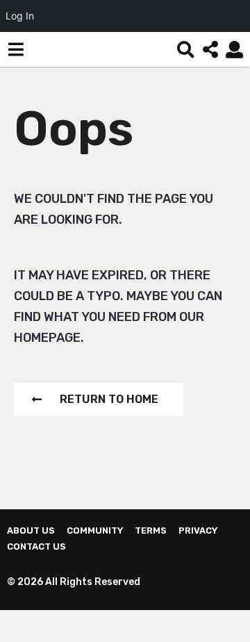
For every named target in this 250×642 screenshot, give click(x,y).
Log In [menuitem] (20, 16)
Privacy (197, 530)
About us (31, 530)
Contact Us (36, 546)
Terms (151, 530)
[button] (15, 49)
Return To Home (109, 399)
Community (95, 530)
